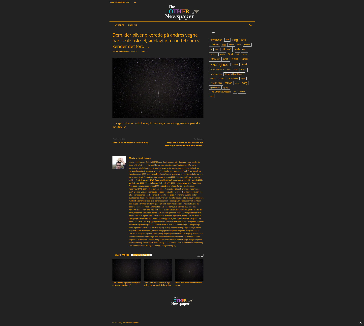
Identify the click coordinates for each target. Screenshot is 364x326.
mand (243, 69)
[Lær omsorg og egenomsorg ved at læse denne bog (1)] (126, 270)
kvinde (234, 58)
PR (135, 2)
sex (237, 83)
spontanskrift (215, 88)
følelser (213, 54)
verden (242, 92)
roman (228, 83)
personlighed (233, 78)
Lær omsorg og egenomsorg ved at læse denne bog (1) (126, 283)
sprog (225, 88)
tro (235, 92)
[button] (250, 25)
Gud (230, 54)
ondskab (221, 79)
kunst (225, 59)
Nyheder (119, 25)
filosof (217, 49)
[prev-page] (198, 255)
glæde (222, 54)
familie (239, 45)
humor (244, 54)
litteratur (235, 64)
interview (215, 59)
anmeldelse (216, 39)
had (237, 54)
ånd (211, 96)
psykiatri (216, 83)
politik (243, 78)
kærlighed (219, 64)
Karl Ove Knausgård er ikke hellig (130, 142)
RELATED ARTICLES (122, 255)
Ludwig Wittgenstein (217, 69)
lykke (229, 69)
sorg (244, 83)
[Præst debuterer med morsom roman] (189, 270)
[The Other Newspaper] (182, 12)
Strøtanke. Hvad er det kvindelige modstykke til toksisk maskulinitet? (184, 144)
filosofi (227, 49)
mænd (212, 78)
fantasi (247, 45)
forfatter (239, 49)
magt (235, 69)
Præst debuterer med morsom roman (188, 283)
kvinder (244, 59)
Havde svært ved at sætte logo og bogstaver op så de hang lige (157, 283)
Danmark (214, 45)
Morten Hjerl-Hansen (120, 51)
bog (235, 40)
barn (227, 40)
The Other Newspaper (220, 92)
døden (231, 45)
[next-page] (202, 255)
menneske (216, 74)
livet (244, 64)
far (211, 49)
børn (243, 40)
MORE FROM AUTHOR (141, 255)
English (132, 25)
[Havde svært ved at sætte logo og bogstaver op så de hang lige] (158, 270)
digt (224, 45)
